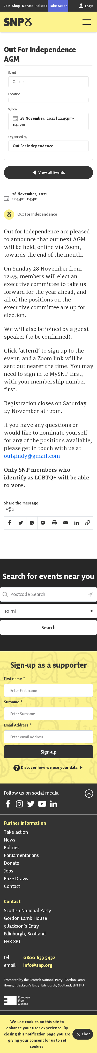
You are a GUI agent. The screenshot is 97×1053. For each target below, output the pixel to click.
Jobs (8, 870)
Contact (12, 886)
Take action (16, 832)
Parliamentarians (21, 855)
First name (14, 678)
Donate (27, 5)
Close (86, 1034)
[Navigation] (86, 21)
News (9, 839)
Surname (13, 702)
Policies (41, 5)
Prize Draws (16, 878)
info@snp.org (38, 965)
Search (48, 627)
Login (88, 6)
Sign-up (48, 751)
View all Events (51, 172)
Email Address (18, 725)
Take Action (58, 5)
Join (7, 5)
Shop (16, 5)
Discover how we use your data (46, 767)
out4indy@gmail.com (32, 456)
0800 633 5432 (39, 957)
